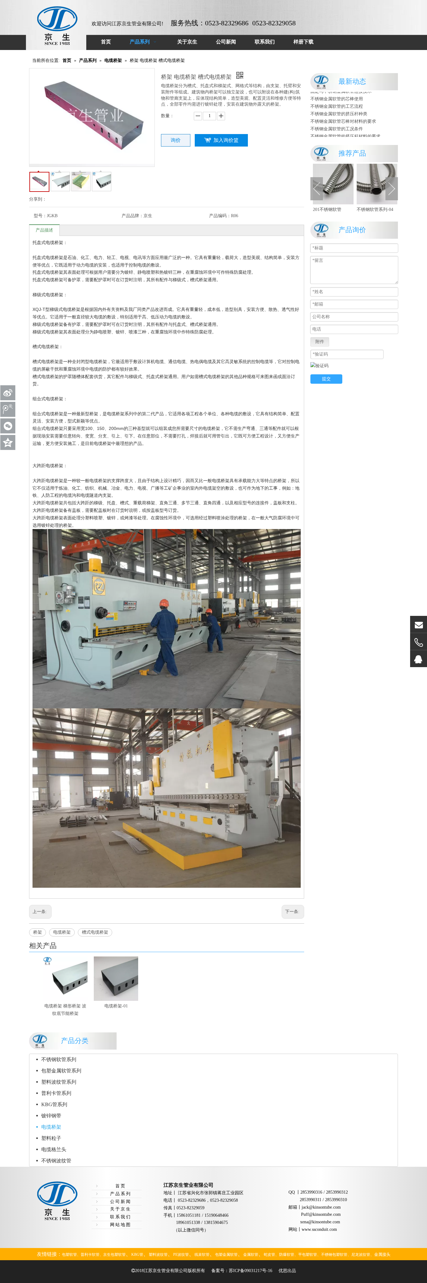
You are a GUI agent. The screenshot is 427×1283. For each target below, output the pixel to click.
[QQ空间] (7, 442)
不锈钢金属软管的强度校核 (336, 133)
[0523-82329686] (418, 642)
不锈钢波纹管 (56, 1160)
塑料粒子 (51, 1138)
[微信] (7, 425)
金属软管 (250, 1254)
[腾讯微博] (7, 409)
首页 (120, 1186)
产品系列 (120, 1193)
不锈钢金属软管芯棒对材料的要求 (343, 110)
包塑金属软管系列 (61, 1070)
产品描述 (44, 230)
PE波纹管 (181, 1254)
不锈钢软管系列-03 (388, 209)
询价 (176, 140)
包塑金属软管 (226, 1254)
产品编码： (220, 215)
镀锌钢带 (51, 1115)
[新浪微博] (7, 392)
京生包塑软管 (114, 1254)
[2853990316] (418, 659)
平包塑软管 (307, 1254)
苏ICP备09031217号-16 (250, 1270)
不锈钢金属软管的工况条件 (336, 118)
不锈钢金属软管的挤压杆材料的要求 (345, 125)
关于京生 (120, 1209)
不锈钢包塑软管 (334, 1254)
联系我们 (120, 1217)
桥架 (37, 932)
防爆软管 (286, 1254)
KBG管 (137, 1254)
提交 (326, 379)
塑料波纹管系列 (58, 1082)
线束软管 (201, 1254)
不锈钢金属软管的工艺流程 (336, 95)
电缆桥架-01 (116, 1006)
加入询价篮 (226, 140)
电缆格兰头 (53, 1149)
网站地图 (120, 1224)
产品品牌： (132, 215)
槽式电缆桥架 (95, 932)
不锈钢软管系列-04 (344, 209)
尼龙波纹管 (360, 1254)
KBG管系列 (54, 1104)
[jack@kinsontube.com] (418, 624)
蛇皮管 (269, 1254)
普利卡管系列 (56, 1093)
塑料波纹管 (158, 1254)
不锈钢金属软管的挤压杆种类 (338, 103)
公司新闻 (120, 1201)
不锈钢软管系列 (58, 1059)
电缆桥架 (62, 932)
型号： (40, 215)
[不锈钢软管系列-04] (346, 184)
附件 (319, 341)
